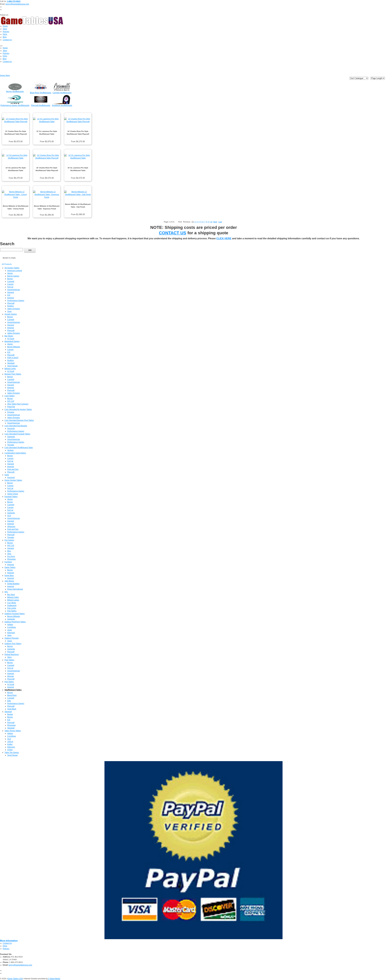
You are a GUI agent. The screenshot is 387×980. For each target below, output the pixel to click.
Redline (10, 306)
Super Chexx (12, 494)
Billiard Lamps (13, 600)
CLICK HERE (223, 238)
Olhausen (11, 526)
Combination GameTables (15, 453)
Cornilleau (11, 627)
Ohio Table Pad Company (17, 404)
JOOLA (10, 742)
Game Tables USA (15, 979)
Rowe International (15, 589)
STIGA (10, 750)
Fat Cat (10, 287)
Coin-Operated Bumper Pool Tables (19, 420)
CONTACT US (172, 233)
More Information (9, 940)
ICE (8, 295)
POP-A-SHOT (12, 358)
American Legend (14, 271)
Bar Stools (9, 336)
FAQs (5, 946)
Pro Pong (11, 556)
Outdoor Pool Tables (13, 644)
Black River (12, 695)
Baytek (10, 714)
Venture (10, 450)
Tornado (10, 445)
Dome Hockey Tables (13, 480)
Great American (13, 290)
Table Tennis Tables (13, 731)
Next (215, 222)
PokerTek (11, 407)
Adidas (10, 624)
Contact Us (7, 943)
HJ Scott (10, 339)
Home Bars (9, 575)
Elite (9, 701)
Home (2, 75)
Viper (9, 311)
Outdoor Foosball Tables (15, 614)
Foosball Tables (11, 497)
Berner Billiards (13, 347)
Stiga (9, 635)
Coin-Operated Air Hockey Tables (18, 409)
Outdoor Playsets (12, 638)
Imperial (10, 298)
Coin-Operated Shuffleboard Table (19, 448)
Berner (10, 279)
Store (7, 75)
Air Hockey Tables (12, 268)
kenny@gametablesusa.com (17, 4)
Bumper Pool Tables (13, 374)
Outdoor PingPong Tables (15, 622)
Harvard (10, 292)
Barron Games (13, 276)
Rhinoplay (11, 559)
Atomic (10, 273)
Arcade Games (11, 314)
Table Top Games (12, 752)
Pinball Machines (12, 654)
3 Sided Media (54, 979)
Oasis (9, 641)
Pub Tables (11, 611)
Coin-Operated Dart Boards (16, 426)
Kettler (10, 744)
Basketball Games (12, 341)
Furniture (8, 562)
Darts (7, 475)
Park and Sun (12, 469)
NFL (6, 592)
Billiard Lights (10, 369)
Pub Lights (11, 608)
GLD (9, 516)
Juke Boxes (9, 581)
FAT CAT (10, 401)
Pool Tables (9, 660)
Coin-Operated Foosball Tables (17, 434)
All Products (7, 264)
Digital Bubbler (13, 584)
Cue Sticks (11, 603)
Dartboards (11, 605)
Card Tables (10, 396)
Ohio (9, 554)
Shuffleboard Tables (13, 690)
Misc (9, 551)
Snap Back (11, 709)
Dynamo (10, 412)
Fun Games (9, 540)
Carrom (10, 284)
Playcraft (10, 303)
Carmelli (10, 281)
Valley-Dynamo (13, 309)
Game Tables (10, 567)
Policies (6, 949)
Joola (9, 630)
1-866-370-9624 (13, 1)
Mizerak (10, 676)
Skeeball (11, 363)
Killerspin (11, 633)
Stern (9, 657)
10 (211, 222)
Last (220, 222)
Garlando (11, 437)
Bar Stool (11, 595)
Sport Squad (12, 366)
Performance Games (15, 300)
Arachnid (11, 428)
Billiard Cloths (13, 597)
